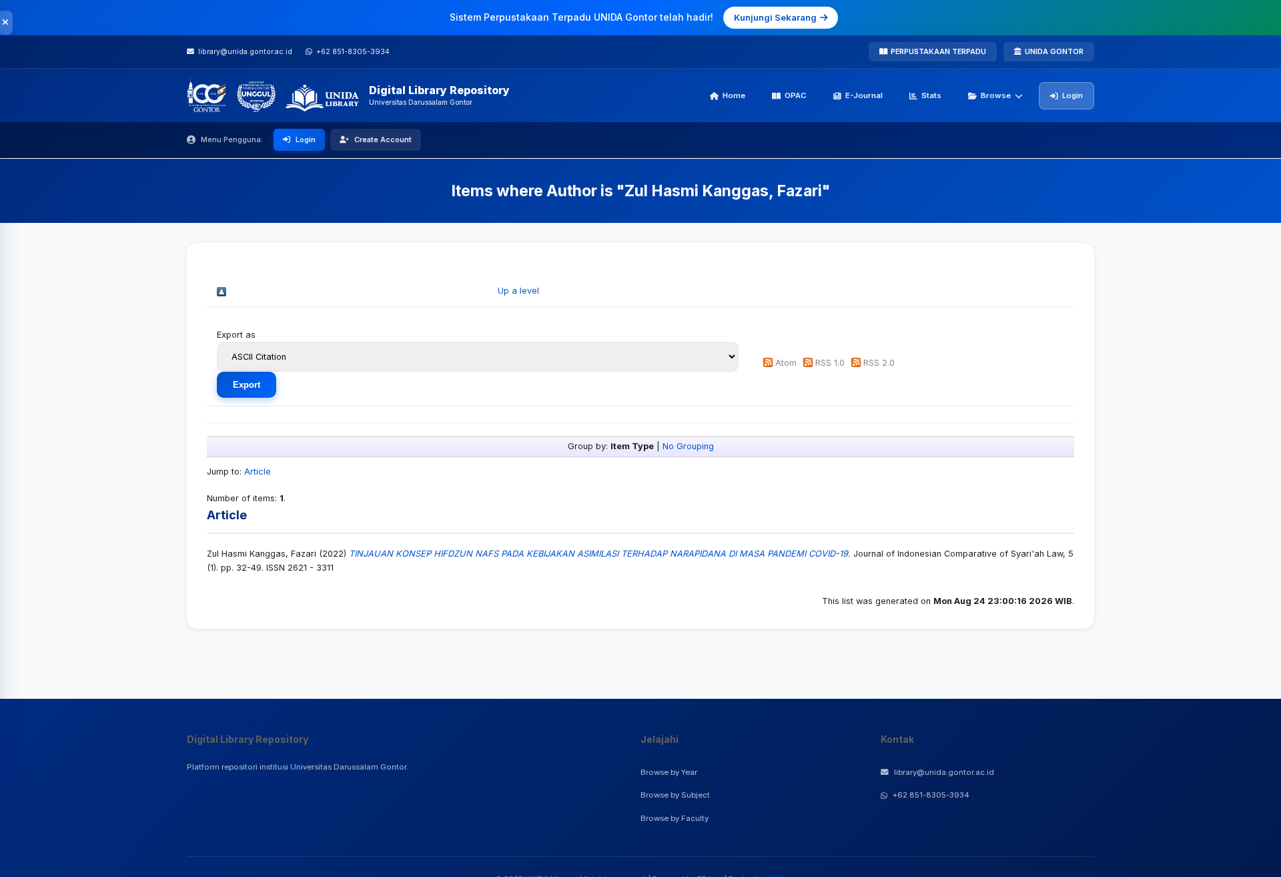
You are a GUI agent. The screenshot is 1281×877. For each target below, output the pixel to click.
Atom (786, 363)
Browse (996, 95)
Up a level (518, 291)
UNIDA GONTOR (1054, 51)
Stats (931, 95)
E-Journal (864, 95)
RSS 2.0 (879, 363)
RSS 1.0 (830, 363)
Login (1072, 95)
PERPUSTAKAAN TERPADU (938, 51)
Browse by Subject (675, 795)
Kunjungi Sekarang (775, 17)
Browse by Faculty (674, 818)
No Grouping (688, 446)
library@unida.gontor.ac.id (944, 772)
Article (257, 472)
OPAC (796, 95)
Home (734, 95)
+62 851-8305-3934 (931, 795)
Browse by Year (668, 772)
